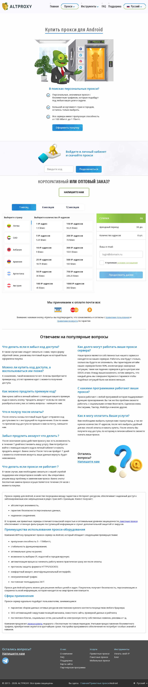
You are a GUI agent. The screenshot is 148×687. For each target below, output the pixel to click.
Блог (116, 657)
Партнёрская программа (72, 667)
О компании (66, 653)
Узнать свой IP (122, 653)
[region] (17, 255)
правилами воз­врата (67, 321)
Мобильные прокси (100, 660)
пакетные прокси (128, 521)
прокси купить (34, 623)
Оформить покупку (67, 127)
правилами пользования (118, 317)
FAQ (62, 657)
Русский (141, 683)
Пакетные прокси (99, 657)
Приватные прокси (99, 653)
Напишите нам (74, 192)
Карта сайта (66, 663)
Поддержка (66, 660)
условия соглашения (127, 263)
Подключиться (88, 169)
